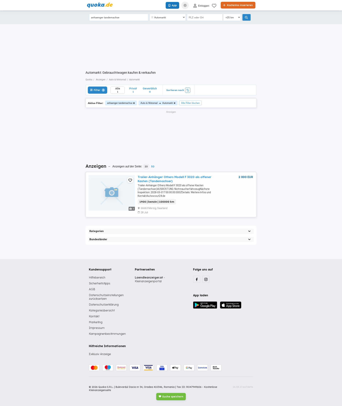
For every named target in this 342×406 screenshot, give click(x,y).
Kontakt (94, 316)
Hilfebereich (97, 277)
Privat (133, 90)
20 (146, 166)
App (174, 5)
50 (152, 166)
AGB (92, 289)
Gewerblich (150, 90)
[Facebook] (196, 279)
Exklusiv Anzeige (100, 354)
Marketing (95, 322)
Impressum (97, 328)
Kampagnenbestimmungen (107, 333)
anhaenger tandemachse (119, 103)
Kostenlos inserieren (239, 5)
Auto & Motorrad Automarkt (157, 103)
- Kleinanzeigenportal (150, 279)
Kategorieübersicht (102, 310)
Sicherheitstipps (99, 283)
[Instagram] (206, 279)
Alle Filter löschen (190, 103)
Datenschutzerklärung (104, 304)
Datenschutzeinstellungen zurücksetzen (106, 297)
